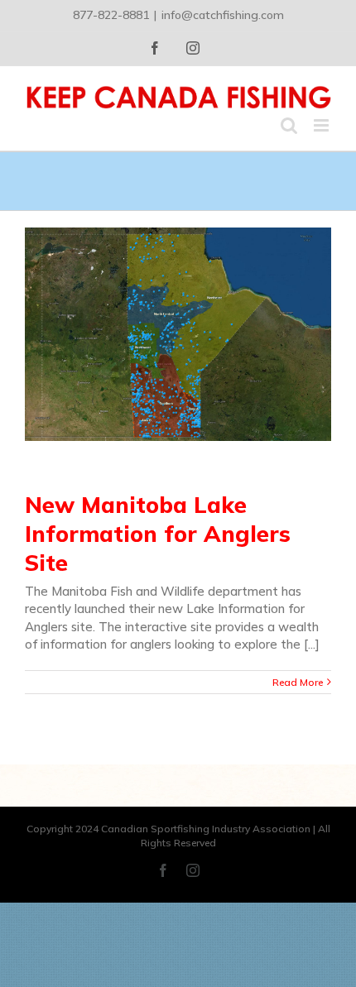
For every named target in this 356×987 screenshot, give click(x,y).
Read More (297, 682)
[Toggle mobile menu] (322, 125)
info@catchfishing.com (222, 14)
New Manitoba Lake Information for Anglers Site (158, 534)
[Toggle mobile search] (289, 125)
